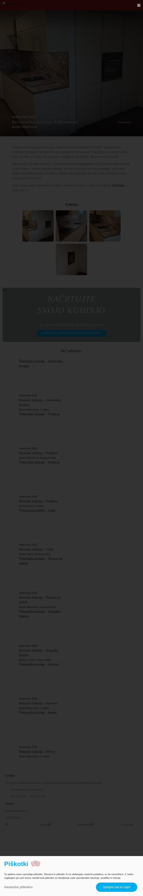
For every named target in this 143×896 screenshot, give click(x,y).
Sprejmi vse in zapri (116, 887)
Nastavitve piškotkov (18, 887)
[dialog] (71, 876)
